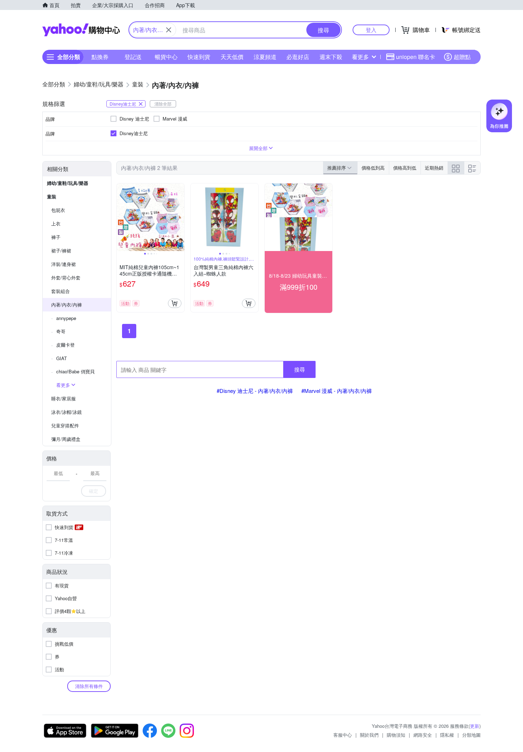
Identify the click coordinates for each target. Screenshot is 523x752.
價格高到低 (404, 167)
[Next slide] (179, 217)
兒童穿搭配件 (65, 425)
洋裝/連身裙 (63, 264)
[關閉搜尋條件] (168, 30)
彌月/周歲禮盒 (65, 439)
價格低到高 (373, 167)
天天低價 (232, 57)
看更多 (360, 57)
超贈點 (462, 57)
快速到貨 (198, 57)
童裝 (51, 196)
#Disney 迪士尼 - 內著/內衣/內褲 (255, 390)
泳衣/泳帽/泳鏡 (66, 412)
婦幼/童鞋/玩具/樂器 (67, 183)
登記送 (133, 57)
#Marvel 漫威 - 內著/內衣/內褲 (336, 390)
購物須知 (396, 734)
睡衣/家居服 (63, 398)
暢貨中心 (166, 57)
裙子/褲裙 (61, 250)
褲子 (55, 237)
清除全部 (162, 104)
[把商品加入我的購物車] (174, 303)
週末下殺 (330, 57)
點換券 (100, 57)
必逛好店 (297, 57)
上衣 (55, 223)
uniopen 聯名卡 (415, 57)
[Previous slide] (121, 217)
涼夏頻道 (265, 57)
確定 (93, 490)
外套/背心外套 (65, 277)
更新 (474, 725)
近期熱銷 (434, 167)
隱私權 (447, 734)
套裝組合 (60, 291)
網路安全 (422, 734)
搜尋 (299, 369)
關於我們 (369, 734)
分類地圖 (471, 734)
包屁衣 (58, 210)
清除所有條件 (89, 686)
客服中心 (342, 734)
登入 (371, 29)
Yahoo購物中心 (81, 29)
